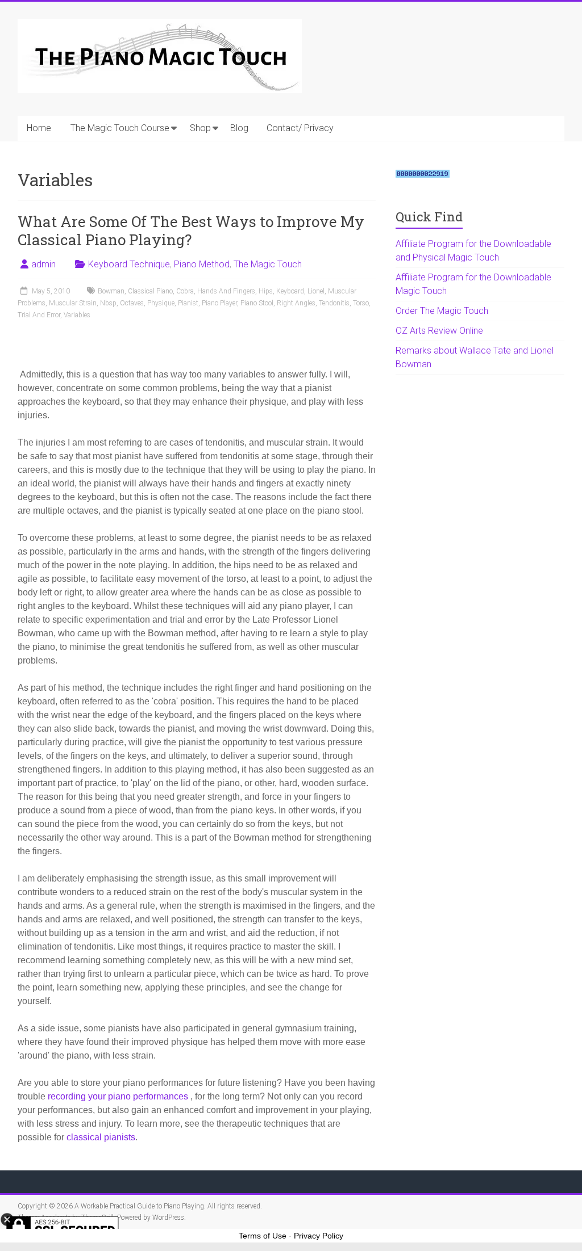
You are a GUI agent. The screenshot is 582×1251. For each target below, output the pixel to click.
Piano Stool (256, 303)
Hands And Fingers (226, 291)
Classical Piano (150, 291)
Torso (361, 303)
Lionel (316, 291)
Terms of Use (262, 1235)
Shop (200, 128)
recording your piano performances (119, 1096)
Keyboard (290, 291)
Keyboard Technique (129, 264)
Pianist (188, 303)
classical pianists (100, 1137)
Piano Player (219, 303)
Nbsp (108, 303)
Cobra (185, 291)
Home (39, 128)
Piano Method (202, 264)
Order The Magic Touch (442, 310)
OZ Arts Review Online (439, 330)
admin (43, 264)
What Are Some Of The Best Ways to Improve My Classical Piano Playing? (191, 230)
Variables (77, 315)
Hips (266, 291)
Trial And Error (39, 315)
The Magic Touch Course (119, 128)
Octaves (132, 303)
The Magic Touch (268, 264)
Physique (160, 303)
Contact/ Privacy (300, 128)
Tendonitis (334, 303)
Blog (239, 128)
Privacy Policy (318, 1235)
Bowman (111, 291)
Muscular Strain (73, 303)
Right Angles (296, 303)
